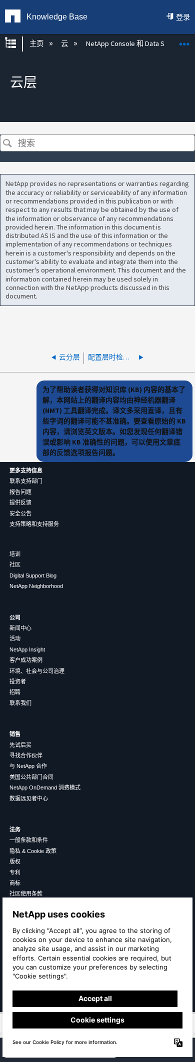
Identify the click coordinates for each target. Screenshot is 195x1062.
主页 (37, 43)
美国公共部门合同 (32, 777)
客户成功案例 (26, 660)
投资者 (18, 681)
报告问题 (21, 492)
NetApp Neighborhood (36, 586)
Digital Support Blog (33, 575)
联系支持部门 (26, 481)
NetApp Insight (27, 649)
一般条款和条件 (29, 840)
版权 (15, 861)
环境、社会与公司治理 (37, 671)
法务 (15, 829)
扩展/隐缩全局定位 (184, 40)
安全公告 (21, 513)
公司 (15, 617)
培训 (15, 554)
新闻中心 (21, 628)
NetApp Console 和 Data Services (137, 43)
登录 (183, 17)
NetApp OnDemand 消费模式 (45, 787)
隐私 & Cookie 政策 (33, 851)
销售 (15, 734)
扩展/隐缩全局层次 (17, 43)
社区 (15, 565)
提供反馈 (21, 503)
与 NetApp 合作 (28, 766)
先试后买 (21, 745)
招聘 (15, 692)
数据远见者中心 (29, 799)
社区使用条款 (26, 893)
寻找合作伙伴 (26, 755)
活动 (15, 639)
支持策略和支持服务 (34, 524)
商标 (15, 883)
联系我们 (21, 703)
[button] (7, 143)
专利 (15, 873)
